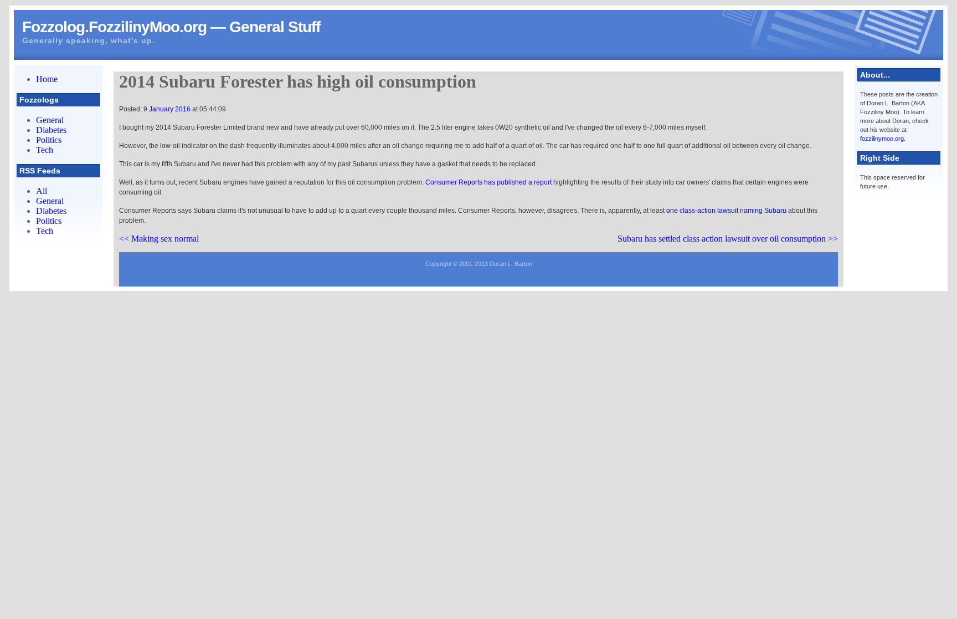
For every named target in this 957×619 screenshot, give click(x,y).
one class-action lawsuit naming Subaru (726, 210)
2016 (183, 109)
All (41, 191)
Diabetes (51, 130)
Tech (44, 150)
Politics (48, 140)
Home (47, 79)
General (50, 120)
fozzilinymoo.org (882, 138)
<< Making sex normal (159, 238)
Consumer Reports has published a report (488, 182)
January (162, 109)
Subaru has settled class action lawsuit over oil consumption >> (728, 238)
